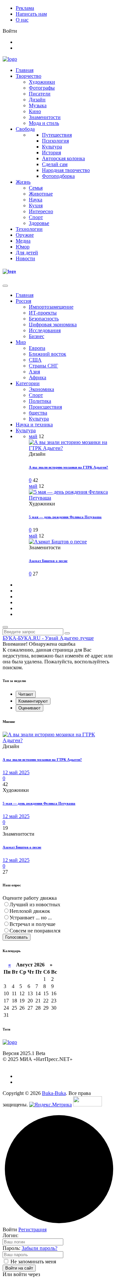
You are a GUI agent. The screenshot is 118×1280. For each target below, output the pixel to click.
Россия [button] (23, 301)
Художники (42, 82)
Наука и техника (34, 424)
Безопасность (44, 318)
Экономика (41, 389)
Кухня (36, 205)
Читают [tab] (25, 694)
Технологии (29, 229)
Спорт (36, 217)
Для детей (27, 252)
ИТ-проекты (43, 313)
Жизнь (23, 182)
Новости (25, 258)
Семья (36, 188)
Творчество (28, 76)
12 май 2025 (16, 772)
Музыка (38, 105)
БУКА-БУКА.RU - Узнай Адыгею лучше (48, 638)
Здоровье (39, 223)
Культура (52, 146)
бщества (38, 413)
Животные (41, 193)
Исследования (45, 330)
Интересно (41, 211)
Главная (24, 70)
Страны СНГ (43, 365)
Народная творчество (66, 170)
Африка (37, 377)
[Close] (5, 286)
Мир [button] (21, 342)
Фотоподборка (58, 176)
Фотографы (42, 88)
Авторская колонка (63, 158)
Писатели (39, 93)
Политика (40, 401)
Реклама (25, 8)
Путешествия (57, 135)
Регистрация (32, 1229)
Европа (37, 348)
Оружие (25, 235)
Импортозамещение (51, 307)
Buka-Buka (54, 1093)
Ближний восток (47, 354)
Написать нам (31, 14)
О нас (22, 20)
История (51, 152)
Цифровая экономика (53, 324)
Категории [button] (28, 383)
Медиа (23, 241)
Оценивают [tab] (29, 708)
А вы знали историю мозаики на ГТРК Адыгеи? (68, 467)
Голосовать (16, 937)
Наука (35, 199)
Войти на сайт (19, 1268)
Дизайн (37, 99)
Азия (34, 371)
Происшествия (45, 407)
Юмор (23, 246)
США (35, 360)
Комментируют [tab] (33, 701)
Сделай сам (55, 164)
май (33, 436)
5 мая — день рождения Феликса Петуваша (65, 517)
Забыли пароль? (39, 1248)
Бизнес (36, 336)
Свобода (25, 129)
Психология (55, 141)
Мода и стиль (44, 123)
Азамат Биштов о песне (48, 561)
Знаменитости (45, 117)
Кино (35, 111)
